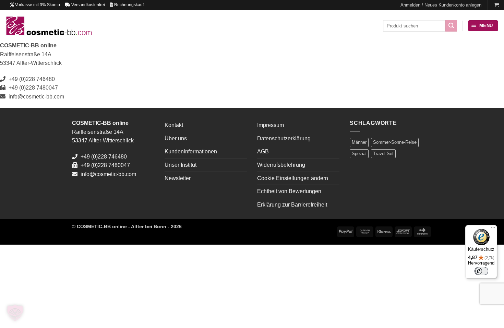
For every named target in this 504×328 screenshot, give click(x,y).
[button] (440, 5)
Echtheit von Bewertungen (289, 191)
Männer (359, 142)
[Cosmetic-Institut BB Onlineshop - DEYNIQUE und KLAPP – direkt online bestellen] (48, 25)
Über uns (176, 138)
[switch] (481, 271)
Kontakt (174, 125)
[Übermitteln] (451, 26)
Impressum (270, 125)
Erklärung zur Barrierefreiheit (292, 205)
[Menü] (493, 229)
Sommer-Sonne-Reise (395, 142)
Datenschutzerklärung (284, 138)
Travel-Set (383, 153)
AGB (263, 151)
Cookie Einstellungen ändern (292, 178)
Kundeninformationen (191, 151)
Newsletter (178, 178)
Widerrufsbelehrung (281, 165)
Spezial (359, 153)
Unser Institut (180, 165)
